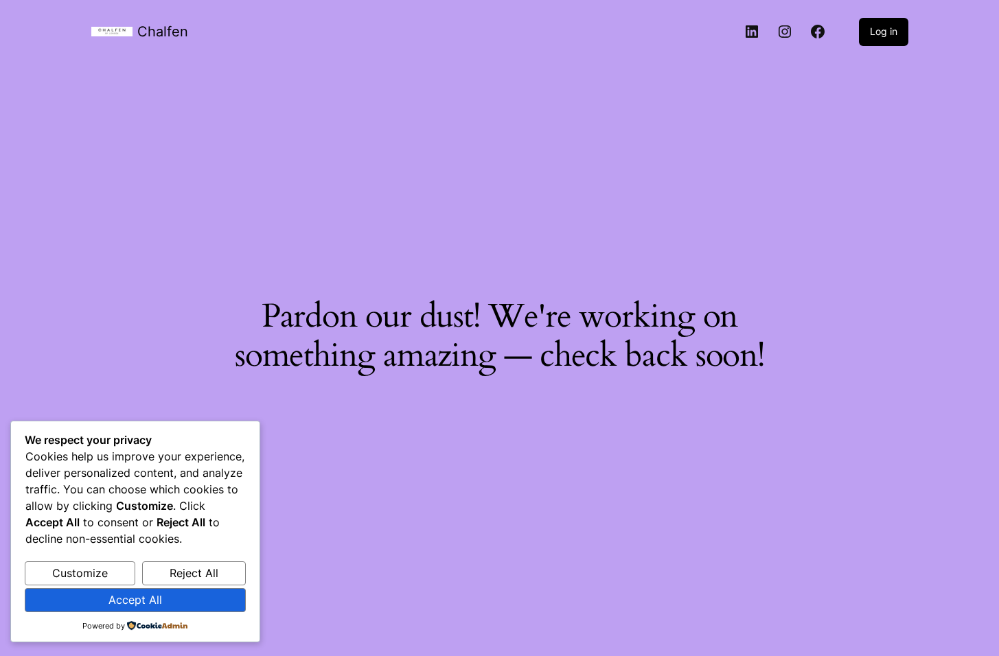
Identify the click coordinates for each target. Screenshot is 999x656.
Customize (80, 573)
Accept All (135, 600)
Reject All (194, 573)
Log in (883, 31)
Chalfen (162, 31)
